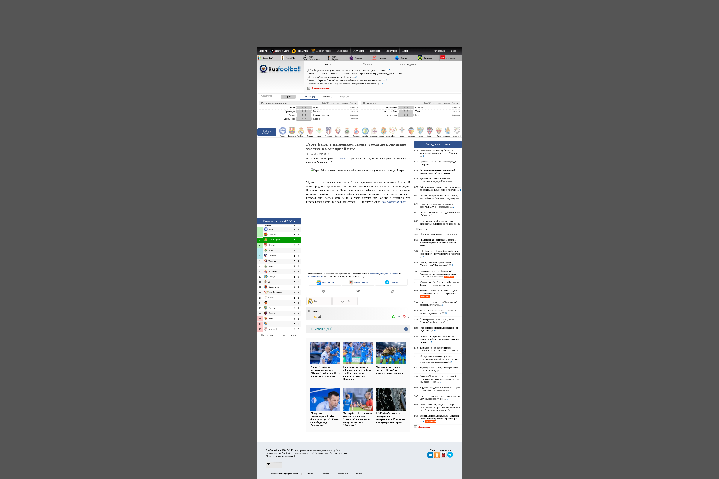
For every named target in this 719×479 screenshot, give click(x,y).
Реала (343, 158)
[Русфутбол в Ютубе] (444, 457)
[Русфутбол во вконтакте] (430, 457)
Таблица (344, 103)
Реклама (359, 474)
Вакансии (325, 474)
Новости (335, 103)
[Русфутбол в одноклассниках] (437, 457)
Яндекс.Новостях (389, 273)
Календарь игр (289, 335)
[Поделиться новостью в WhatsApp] (392, 291)
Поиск (405, 50)
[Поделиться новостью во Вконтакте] (358, 291)
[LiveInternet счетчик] (274, 467)
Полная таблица (268, 335)
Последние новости (437, 144)
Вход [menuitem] (453, 50)
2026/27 (325, 103)
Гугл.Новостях (315, 276)
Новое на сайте (342, 474)
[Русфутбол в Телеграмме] (450, 457)
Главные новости (321, 88)
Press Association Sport (393, 201)
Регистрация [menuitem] (439, 50)
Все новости (424, 427)
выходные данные (339, 453)
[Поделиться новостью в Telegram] (323, 291)
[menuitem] (322, 51)
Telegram (374, 273)
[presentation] (284, 96)
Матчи (353, 103)
